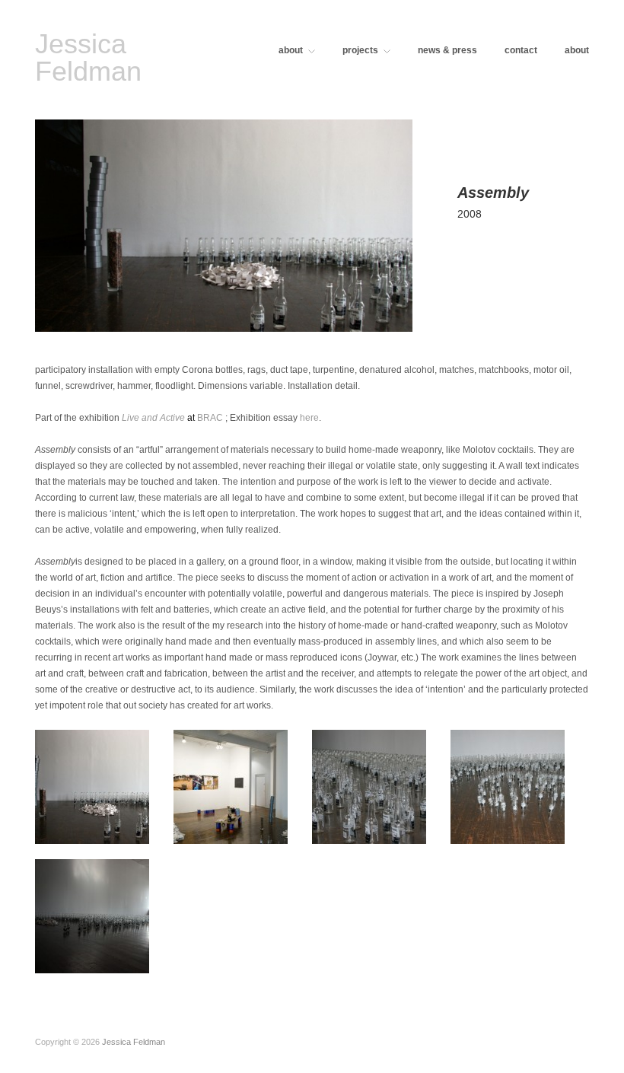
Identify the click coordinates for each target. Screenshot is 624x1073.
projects (360, 50)
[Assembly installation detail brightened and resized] (92, 784)
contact (521, 50)
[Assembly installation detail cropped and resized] (507, 784)
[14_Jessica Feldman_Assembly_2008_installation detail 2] (369, 784)
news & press (447, 50)
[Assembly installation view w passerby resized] (92, 914)
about (291, 50)
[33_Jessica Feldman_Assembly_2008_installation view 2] (231, 784)
